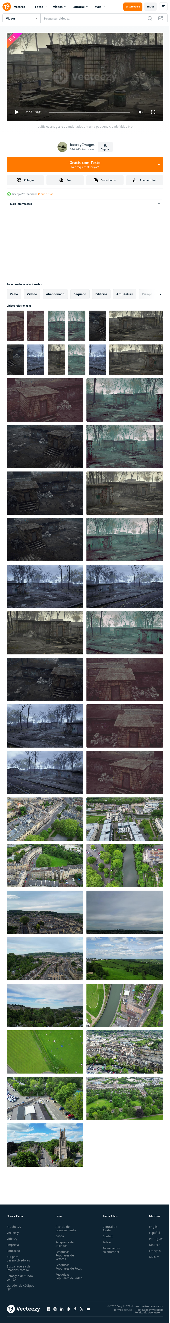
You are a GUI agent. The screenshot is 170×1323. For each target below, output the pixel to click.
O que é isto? (45, 194)
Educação (13, 1249)
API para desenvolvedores (18, 1256)
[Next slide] (153, 292)
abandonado (55, 292)
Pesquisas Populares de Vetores (64, 1253)
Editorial (79, 7)
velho (14, 292)
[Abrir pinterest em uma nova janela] (68, 1307)
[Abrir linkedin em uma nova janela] (61, 1307)
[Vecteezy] (6, 6)
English (151, 1225)
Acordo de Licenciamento (65, 1226)
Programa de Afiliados (64, 1242)
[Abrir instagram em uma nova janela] (55, 1307)
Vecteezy (13, 1231)
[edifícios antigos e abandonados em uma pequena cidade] (15, 324)
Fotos (39, 7)
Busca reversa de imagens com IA (18, 1266)
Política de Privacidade (146, 1308)
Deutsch (151, 1243)
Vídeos (58, 7)
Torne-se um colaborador (109, 1248)
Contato (106, 1234)
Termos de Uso (120, 1308)
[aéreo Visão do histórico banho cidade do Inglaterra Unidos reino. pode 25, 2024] (45, 817)
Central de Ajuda (108, 1226)
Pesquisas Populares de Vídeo (64, 1276)
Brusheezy (14, 1225)
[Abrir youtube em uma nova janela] (88, 1307)
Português (153, 1237)
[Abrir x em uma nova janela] (81, 1307)
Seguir (105, 149)
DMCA (59, 1234)
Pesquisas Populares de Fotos (68, 1265)
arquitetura (124, 292)
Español (151, 1231)
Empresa (13, 1243)
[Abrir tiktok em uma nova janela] (75, 1307)
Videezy (12, 1237)
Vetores (19, 7)
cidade (32, 292)
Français (152, 1249)
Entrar (150, 6)
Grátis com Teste (85, 164)
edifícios (101, 292)
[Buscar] (149, 18)
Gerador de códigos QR (20, 1285)
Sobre (105, 1240)
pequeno (80, 292)
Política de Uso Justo (144, 1310)
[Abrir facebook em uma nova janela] (48, 1307)
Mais (98, 7)
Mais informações (21, 202)
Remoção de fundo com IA (20, 1276)
